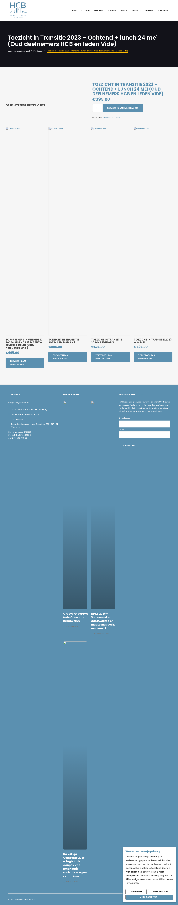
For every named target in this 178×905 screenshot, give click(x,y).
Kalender (136, 10)
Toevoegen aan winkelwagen (123, 108)
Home (74, 10)
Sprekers (111, 10)
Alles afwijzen (160, 891)
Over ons (85, 10)
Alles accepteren (149, 897)
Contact (149, 10)
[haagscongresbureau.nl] (18, 10)
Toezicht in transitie (111, 117)
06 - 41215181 (17, 419)
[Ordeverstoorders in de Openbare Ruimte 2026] (75, 505)
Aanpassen (136, 891)
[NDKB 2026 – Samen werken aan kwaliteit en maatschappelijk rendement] (103, 505)
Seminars (98, 10)
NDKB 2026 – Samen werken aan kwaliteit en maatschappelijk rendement (103, 621)
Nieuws (123, 10)
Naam (121, 429)
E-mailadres (125, 418)
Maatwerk (163, 10)
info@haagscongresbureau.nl (25, 414)
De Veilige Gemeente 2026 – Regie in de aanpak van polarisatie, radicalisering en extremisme (75, 865)
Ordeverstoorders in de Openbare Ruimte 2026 (75, 617)
